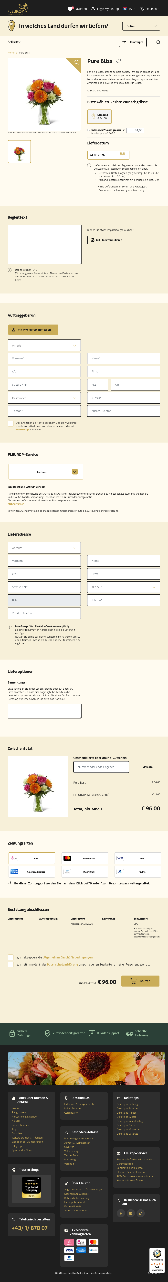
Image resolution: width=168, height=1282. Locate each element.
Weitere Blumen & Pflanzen (27, 1137)
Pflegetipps (18, 1146)
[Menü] (163, 1250)
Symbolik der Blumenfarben (27, 1141)
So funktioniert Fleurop (130, 1167)
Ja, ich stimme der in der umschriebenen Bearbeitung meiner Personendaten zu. (83, 964)
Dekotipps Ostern (126, 1125)
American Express (36, 871)
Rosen (15, 1108)
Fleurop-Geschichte (75, 1202)
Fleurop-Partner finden (130, 1180)
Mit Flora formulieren (109, 240)
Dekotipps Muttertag (128, 1129)
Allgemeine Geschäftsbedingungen (83, 1189)
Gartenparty (71, 1112)
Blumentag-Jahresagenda (78, 1138)
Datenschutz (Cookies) (76, 1193)
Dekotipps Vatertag (127, 1133)
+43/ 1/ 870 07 (30, 1228)
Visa (142, 858)
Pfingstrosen (19, 1112)
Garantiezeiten (125, 1163)
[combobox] (44, 345)
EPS (36, 858)
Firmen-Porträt (72, 1206)
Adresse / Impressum (76, 1210)
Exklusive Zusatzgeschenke (79, 1104)
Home (11, 52)
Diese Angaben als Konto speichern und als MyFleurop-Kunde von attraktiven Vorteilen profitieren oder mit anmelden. (47, 426)
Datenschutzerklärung (76, 1198)
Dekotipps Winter (126, 1116)
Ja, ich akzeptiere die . (54, 957)
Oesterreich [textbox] (19, 398)
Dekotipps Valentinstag (130, 1121)
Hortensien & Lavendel (24, 1116)
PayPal (142, 871)
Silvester (69, 1146)
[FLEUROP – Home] (18, 9)
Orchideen (17, 1133)
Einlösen (148, 767)
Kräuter (16, 1120)
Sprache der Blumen (23, 1150)
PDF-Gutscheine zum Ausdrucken (135, 1176)
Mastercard (89, 858)
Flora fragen (136, 42)
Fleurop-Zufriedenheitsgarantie (134, 1159)
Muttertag (70, 1159)
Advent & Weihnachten (77, 1142)
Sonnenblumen (20, 1125)
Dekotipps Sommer (127, 1108)
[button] (14, 42)
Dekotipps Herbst (126, 1112)
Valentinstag (71, 1151)
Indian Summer (72, 1108)
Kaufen (145, 981)
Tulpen (15, 1129)
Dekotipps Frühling (127, 1104)
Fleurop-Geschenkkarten (131, 1172)
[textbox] (44, 345)
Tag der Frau (71, 1155)
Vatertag (69, 1163)
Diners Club (89, 871)
